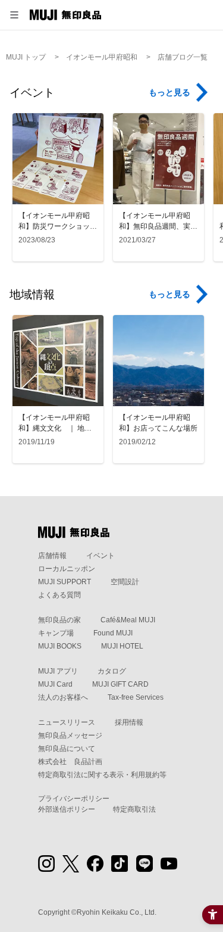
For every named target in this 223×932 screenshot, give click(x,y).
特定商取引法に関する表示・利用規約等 (102, 775)
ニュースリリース (66, 722)
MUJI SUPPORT (64, 582)
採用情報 (129, 722)
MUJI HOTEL (122, 646)
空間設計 (125, 582)
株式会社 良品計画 (70, 762)
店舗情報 (52, 555)
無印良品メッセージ (70, 735)
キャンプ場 (56, 633)
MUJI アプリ (58, 671)
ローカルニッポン (66, 569)
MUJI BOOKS (59, 646)
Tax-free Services (136, 697)
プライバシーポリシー (73, 798)
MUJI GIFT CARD (120, 684)
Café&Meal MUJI (127, 620)
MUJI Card (55, 684)
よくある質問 (59, 595)
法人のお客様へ (63, 697)
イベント (100, 555)
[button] (14, 15)
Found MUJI (113, 633)
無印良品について (66, 748)
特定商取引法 (134, 809)
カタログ (112, 671)
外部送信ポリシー (66, 809)
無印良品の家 (59, 620)
